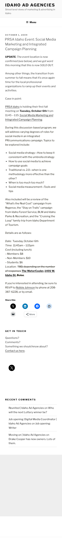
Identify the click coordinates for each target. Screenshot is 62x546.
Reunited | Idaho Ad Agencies (26, 408)
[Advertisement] (31, 485)
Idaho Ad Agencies (30, 5)
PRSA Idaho (12, 106)
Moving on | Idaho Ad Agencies (27, 434)
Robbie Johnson (25, 287)
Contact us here (15, 350)
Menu (33, 22)
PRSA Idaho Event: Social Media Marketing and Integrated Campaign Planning (30, 44)
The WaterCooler (32, 270)
